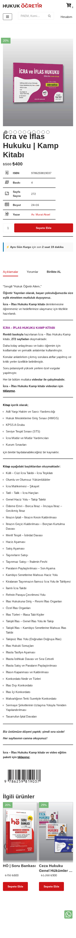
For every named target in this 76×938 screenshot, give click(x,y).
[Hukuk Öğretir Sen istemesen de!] (22, 5)
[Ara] (49, 16)
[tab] (54, 272)
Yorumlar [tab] (32, 271)
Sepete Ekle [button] (15, 886)
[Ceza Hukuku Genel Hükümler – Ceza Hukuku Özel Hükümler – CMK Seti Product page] (56, 828)
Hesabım (66, 16)
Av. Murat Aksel (40, 214)
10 (47, 132)
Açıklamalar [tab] (10, 271)
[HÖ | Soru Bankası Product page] (20, 828)
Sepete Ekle (43, 227)
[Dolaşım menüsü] (7, 16)
